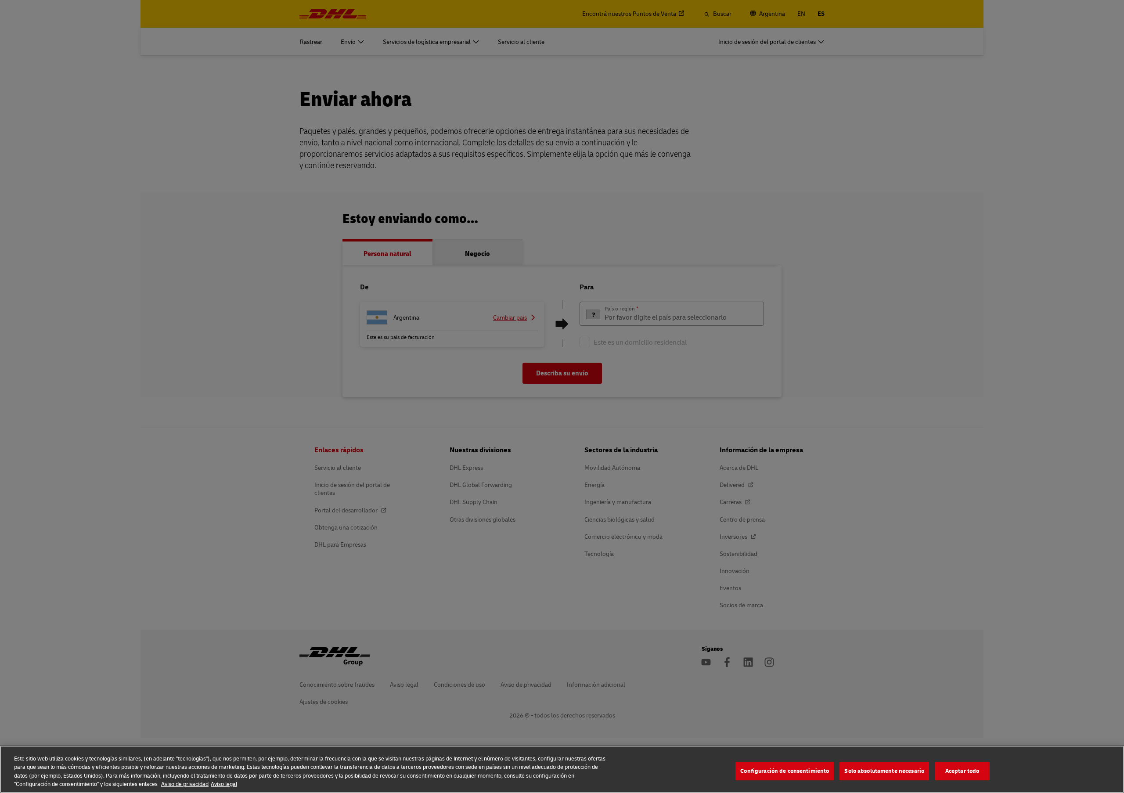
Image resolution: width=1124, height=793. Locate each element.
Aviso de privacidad (185, 784)
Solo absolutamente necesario (884, 771)
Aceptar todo (962, 771)
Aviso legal (224, 784)
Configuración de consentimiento (784, 771)
